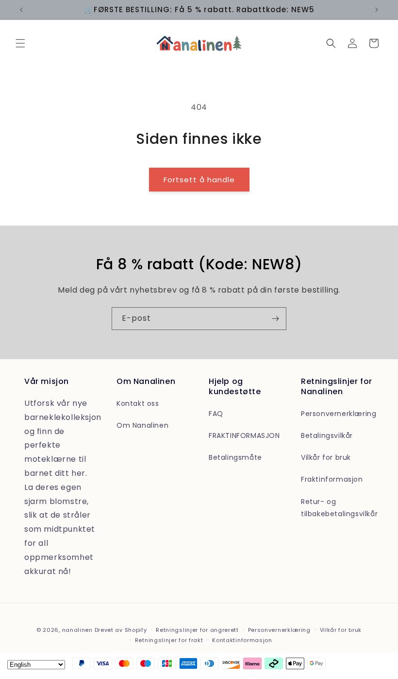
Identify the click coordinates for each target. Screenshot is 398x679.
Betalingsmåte (235, 457)
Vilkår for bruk (326, 457)
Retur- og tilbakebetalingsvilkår (339, 508)
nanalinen (77, 630)
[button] (20, 43)
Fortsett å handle (199, 179)
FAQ (216, 413)
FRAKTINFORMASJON (244, 435)
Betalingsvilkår (327, 435)
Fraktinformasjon (332, 479)
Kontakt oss (137, 403)
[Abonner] (275, 318)
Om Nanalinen (142, 425)
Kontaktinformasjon (242, 640)
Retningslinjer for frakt (169, 640)
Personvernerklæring (338, 413)
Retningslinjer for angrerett (197, 630)
